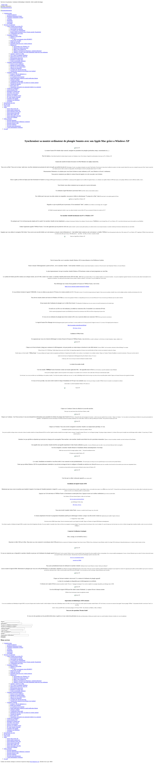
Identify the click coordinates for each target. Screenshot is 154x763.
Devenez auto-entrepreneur (14, 126)
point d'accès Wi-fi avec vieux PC (18, 56)
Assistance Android (12, 72)
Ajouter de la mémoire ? (13, 88)
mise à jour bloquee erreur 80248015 (22, 39)
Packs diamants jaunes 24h (14, 111)
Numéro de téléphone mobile (8, 626)
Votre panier (7, 105)
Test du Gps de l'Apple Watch (17, 66)
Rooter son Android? (15, 75)
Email (3, 633)
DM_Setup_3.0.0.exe (77, 328)
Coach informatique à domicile (15, 127)
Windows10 (13, 45)
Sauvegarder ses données (16, 29)
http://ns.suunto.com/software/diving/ (77, 325)
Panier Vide (4, 4)
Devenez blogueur (11, 120)
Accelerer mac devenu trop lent (18, 69)
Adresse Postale (5, 628)
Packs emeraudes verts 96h (14, 116)
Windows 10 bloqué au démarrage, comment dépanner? (27, 51)
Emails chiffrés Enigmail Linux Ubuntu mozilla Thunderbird (25, 32)
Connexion (10, 22)
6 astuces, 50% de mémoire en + (18, 74)
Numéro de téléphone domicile (9, 625)
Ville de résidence (6, 631)
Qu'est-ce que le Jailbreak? (17, 64)
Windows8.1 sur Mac (15, 40)
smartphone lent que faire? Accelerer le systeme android (24, 82)
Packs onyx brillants (12, 117)
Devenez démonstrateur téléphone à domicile (18, 121)
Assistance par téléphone (13, 100)
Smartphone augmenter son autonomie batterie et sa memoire (25, 87)
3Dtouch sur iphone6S (16, 68)
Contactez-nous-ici (12, 14)
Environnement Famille (16, 27)
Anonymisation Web (12, 90)
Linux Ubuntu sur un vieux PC (15, 26)
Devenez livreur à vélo (13, 123)
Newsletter (10, 23)
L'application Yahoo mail (16, 81)
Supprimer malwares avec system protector (21, 43)
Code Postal (4, 630)
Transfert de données (15, 84)
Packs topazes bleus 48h (13, 113)
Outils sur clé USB (15, 42)
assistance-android (14, 79)
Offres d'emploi (8, 118)
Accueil (6, 129)
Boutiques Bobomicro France (14, 16)
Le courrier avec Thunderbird (17, 30)
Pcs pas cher (7, 104)
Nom (2, 621)
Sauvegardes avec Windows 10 (21, 46)
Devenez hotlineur (11, 124)
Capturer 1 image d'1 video (17, 53)
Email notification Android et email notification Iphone (24, 78)
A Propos (9, 19)
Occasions (9, 101)
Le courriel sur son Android (17, 77)
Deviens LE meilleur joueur (14, 95)
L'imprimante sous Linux (16, 33)
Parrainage (9, 20)
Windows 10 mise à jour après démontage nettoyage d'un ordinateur (30, 52)
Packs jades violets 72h (13, 114)
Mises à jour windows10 (19, 49)
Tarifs (5, 107)
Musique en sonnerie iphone (17, 65)
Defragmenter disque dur (16, 58)
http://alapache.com (34, 761)
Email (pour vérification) (7, 635)
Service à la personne (12, 94)
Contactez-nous (8, 13)
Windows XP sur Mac (15, 36)
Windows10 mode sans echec (20, 48)
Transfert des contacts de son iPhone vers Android (23, 71)
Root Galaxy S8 (14, 85)
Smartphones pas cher (9, 103)
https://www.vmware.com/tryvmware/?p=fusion (77, 286)
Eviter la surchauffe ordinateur (18, 61)
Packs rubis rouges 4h (12, 108)
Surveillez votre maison (13, 92)
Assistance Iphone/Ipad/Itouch (14, 62)
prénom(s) (4, 623)
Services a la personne (9, 24)
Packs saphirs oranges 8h (13, 110)
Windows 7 (13, 37)
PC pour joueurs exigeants (13, 97)
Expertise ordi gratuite (12, 98)
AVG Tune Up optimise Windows (19, 55)
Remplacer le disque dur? (16, 59)
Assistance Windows (12, 35)
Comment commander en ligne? (15, 17)
